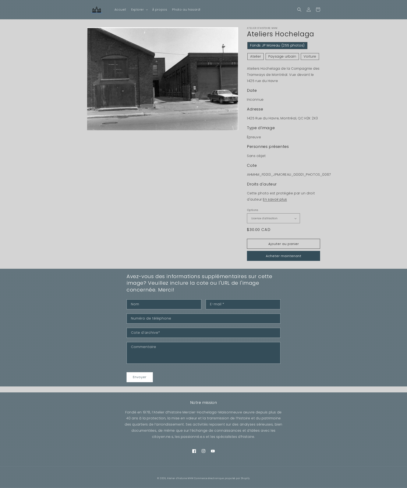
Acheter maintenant (283, 256)
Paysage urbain (282, 56)
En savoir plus (275, 199)
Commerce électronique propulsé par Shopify (221, 478)
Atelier (255, 56)
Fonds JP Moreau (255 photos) (277, 45)
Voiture (310, 56)
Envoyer (139, 377)
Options (252, 210)
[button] (139, 9)
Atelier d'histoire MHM (180, 478)
